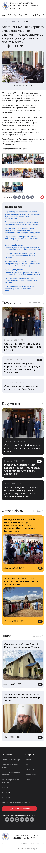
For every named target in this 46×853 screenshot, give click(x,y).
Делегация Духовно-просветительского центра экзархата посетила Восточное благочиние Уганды (23, 247)
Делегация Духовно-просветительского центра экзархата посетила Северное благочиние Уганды (22, 272)
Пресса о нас (30, 774)
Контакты (6, 797)
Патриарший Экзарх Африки (10, 766)
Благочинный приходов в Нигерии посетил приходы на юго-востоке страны (20, 288)
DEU (26, 15)
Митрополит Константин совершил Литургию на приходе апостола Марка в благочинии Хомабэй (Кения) (22, 263)
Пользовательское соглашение (31, 843)
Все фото (37, 511)
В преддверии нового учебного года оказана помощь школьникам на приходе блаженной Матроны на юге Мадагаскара (23, 215)
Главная (5, 21)
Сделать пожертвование (19, 808)
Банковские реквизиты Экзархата (16, 802)
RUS (3, 15)
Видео (27, 780)
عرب (32, 15)
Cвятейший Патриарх (11, 760)
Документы (30, 770)
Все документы (35, 404)
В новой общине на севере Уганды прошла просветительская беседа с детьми (21, 255)
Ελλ (38, 15)
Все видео (37, 636)
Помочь (28, 765)
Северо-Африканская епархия (11, 773)
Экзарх (25, 21)
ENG (9, 15)
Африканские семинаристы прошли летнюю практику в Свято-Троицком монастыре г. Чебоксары (21, 238)
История (5, 787)
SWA (20, 15)
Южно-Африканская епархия (10, 781)
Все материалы (35, 303)
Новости (15, 21)
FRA (15, 15)
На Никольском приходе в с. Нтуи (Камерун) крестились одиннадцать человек (21, 280)
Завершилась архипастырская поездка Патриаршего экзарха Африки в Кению (22, 223)
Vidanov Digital (31, 848)
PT (43, 15)
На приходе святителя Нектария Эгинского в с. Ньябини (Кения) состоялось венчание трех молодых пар (22, 230)
